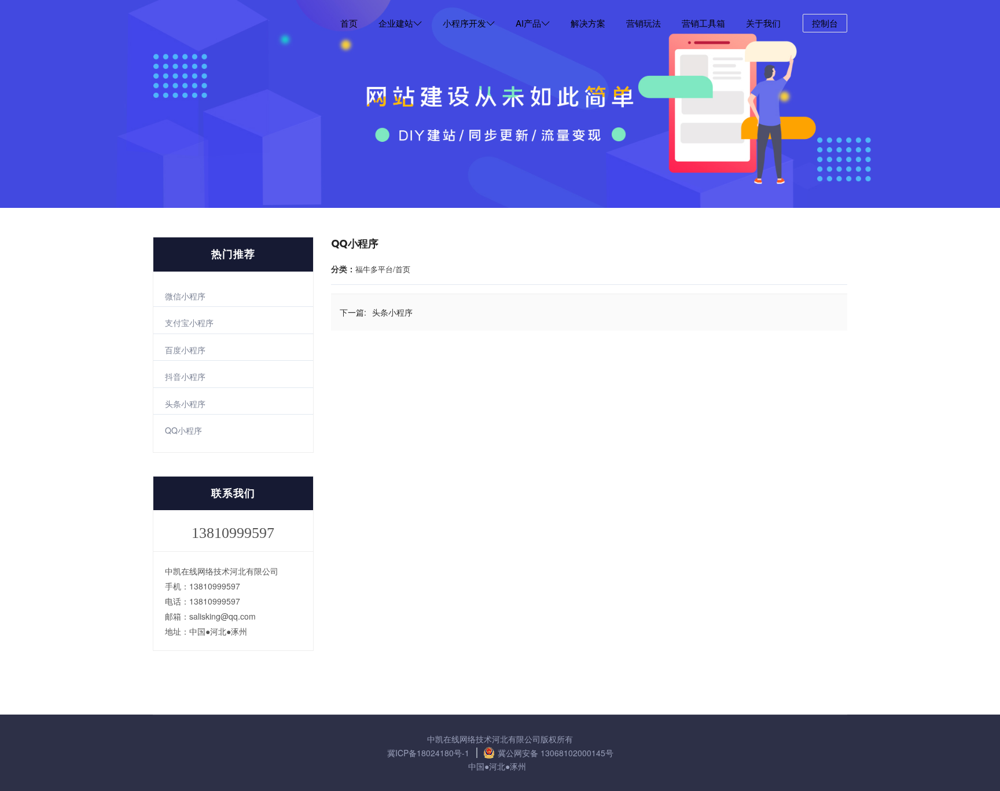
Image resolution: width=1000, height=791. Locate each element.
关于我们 (763, 23)
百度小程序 (185, 350)
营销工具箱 (703, 23)
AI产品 (528, 23)
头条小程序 (185, 403)
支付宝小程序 (189, 322)
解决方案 (588, 23)
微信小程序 (185, 296)
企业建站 (395, 23)
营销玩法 (643, 23)
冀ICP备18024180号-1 (428, 753)
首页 (349, 23)
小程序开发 (464, 23)
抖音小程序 (185, 376)
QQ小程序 (183, 430)
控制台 (825, 23)
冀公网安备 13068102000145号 (555, 753)
